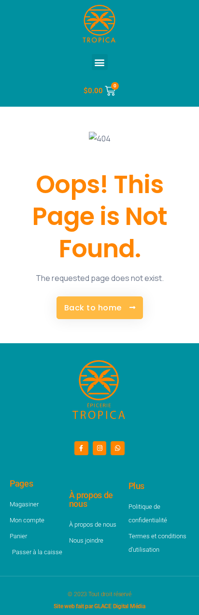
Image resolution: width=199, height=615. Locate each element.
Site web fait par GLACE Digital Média (99, 606)
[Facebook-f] (81, 448)
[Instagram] (100, 448)
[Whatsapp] (118, 448)
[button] (100, 62)
